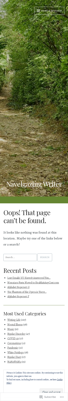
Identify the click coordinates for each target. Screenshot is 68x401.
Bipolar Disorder (16, 334)
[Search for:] (20, 257)
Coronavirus (14, 343)
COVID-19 (13, 338)
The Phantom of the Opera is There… (26, 292)
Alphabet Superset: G (18, 287)
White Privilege (15, 352)
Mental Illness (15, 324)
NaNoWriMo (14, 362)
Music (10, 329)
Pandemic (12, 348)
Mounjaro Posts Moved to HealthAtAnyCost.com (33, 282)
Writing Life (13, 320)
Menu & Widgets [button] (51, 10)
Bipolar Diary (14, 357)
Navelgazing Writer (34, 183)
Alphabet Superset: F (18, 296)
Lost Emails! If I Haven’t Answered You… (28, 278)
